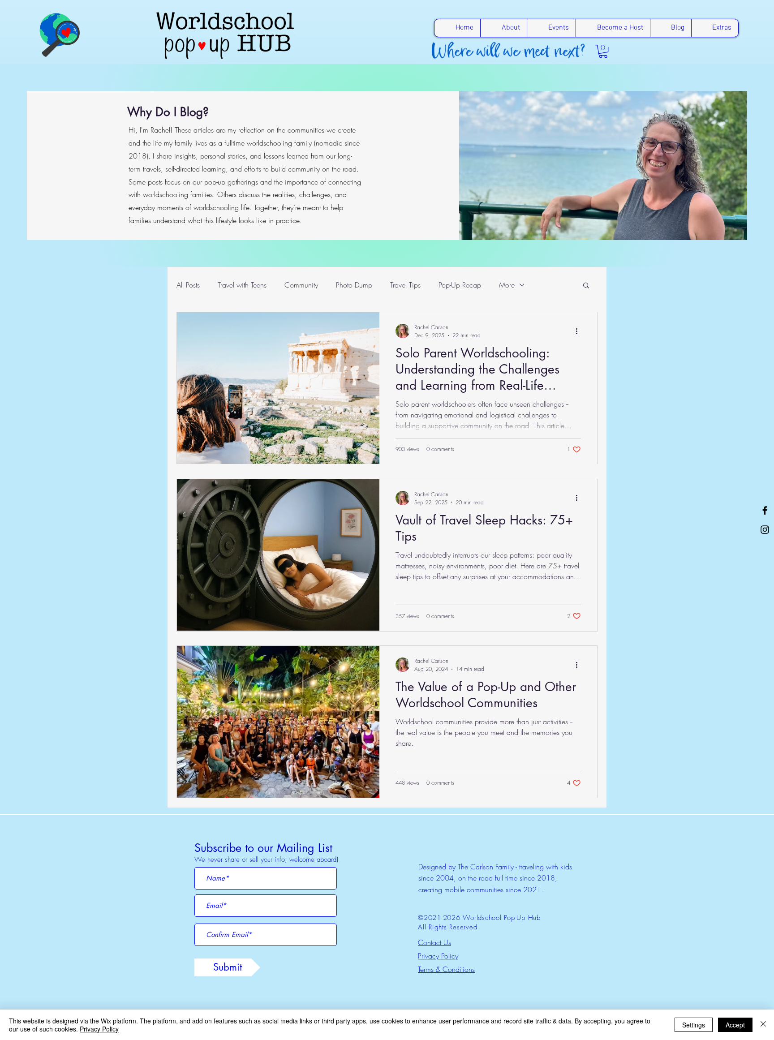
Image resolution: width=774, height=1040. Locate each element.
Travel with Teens (242, 285)
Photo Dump (354, 285)
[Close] (763, 1025)
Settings (693, 1024)
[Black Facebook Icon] (764, 510)
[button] (603, 51)
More (507, 285)
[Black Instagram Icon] (764, 529)
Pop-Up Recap (460, 285)
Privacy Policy (99, 1028)
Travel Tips (405, 285)
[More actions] (579, 331)
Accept (735, 1024)
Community (301, 285)
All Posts (188, 285)
